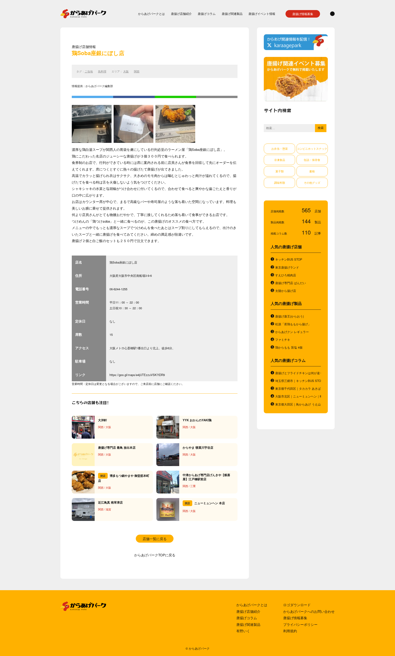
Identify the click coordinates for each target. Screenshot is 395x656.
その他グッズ (312, 182)
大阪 (126, 71)
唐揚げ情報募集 (302, 14)
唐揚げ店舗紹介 (181, 13)
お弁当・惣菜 (279, 148)
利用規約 (290, 630)
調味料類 (279, 182)
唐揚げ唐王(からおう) (289, 316)
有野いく (243, 630)
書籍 (312, 171)
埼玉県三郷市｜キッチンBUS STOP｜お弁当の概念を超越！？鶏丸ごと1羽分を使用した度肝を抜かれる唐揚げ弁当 (298, 381)
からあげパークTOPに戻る (154, 555)
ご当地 (89, 71)
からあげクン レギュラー (292, 332)
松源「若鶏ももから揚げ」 (293, 324)
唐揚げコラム (207, 13)
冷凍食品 (279, 160)
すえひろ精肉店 (285, 275)
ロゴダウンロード (297, 604)
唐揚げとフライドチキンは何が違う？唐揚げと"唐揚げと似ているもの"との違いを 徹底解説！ (298, 373)
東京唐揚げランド (287, 267)
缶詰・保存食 (312, 160)
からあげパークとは (151, 13)
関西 (136, 71)
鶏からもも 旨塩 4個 (288, 347)
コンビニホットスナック (312, 148)
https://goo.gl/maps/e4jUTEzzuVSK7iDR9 (137, 375)
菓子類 (279, 171)
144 (307, 221)
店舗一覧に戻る (155, 538)
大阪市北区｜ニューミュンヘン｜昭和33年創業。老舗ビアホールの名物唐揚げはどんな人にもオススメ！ (298, 396)
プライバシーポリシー (300, 624)
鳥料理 (102, 71)
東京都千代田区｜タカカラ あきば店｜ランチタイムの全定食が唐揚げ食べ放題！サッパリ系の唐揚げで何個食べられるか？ (298, 389)
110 (307, 232)
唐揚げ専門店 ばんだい (290, 283)
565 (307, 210)
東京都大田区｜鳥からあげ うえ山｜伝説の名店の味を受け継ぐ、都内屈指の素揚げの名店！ (298, 404)
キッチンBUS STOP (288, 259)
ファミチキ (282, 340)
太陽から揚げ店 (285, 291)
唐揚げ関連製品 (232, 13)
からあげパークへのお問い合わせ (309, 611)
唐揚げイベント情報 (261, 13)
